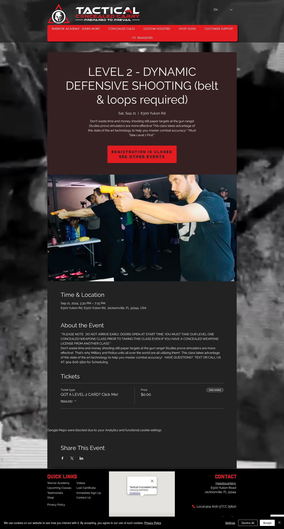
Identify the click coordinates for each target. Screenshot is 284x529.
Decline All (247, 523)
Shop (50, 497)
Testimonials (55, 492)
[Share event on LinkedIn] (81, 458)
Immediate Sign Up (89, 492)
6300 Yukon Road (223, 488)
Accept (267, 523)
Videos (81, 483)
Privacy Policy (56, 504)
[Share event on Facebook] (62, 458)
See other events (142, 156)
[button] (219, 28)
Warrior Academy (58, 483)
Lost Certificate (86, 487)
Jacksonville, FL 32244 (220, 492)
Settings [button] (230, 523)
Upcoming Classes (59, 487)
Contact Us (84, 497)
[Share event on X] (72, 458)
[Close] (279, 523)
